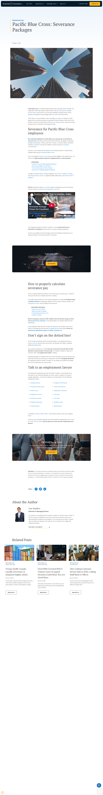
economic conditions (61, 173)
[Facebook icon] (36, 489)
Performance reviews (35, 398)
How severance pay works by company (42, 168)
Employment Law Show (53, 189)
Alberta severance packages (39, 311)
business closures (39, 175)
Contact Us (95, 3)
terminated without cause (47, 152)
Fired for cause (34, 390)
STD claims (57, 394)
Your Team (29, 4)
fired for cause (44, 156)
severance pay (32, 141)
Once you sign (36, 343)
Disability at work (58, 402)
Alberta (42, 413)
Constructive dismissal (59, 386)
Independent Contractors (60, 390)
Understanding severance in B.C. (40, 313)
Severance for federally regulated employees (43, 170)
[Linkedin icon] (44, 489)
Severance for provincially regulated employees (44, 164)
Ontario (38, 413)
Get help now (51, 452)
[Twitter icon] (40, 489)
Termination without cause (37, 386)
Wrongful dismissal (35, 383)
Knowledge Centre (51, 4)
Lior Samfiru (47, 187)
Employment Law (18, 20)
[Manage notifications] (2, 792)
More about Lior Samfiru (35, 527)
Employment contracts (36, 394)
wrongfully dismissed (54, 328)
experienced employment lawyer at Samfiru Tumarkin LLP (45, 330)
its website (59, 118)
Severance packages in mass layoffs (41, 166)
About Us (62, 4)
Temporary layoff (34, 406)
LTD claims (57, 398)
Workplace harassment (36, 402)
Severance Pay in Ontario (38, 309)
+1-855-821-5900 (83, 4)
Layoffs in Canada (36, 315)
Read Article (11, 592)
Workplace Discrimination (60, 383)
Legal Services (39, 4)
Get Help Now (51, 263)
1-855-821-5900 (37, 421)
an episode (40, 189)
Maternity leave (58, 406)
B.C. (48, 413)
